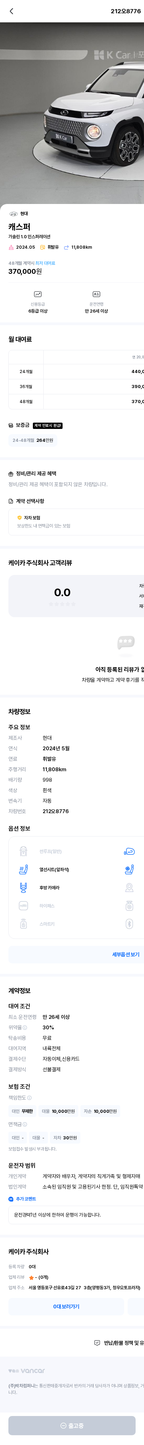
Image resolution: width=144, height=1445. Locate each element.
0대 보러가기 (66, 1307)
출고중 (76, 1425)
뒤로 (11, 11)
